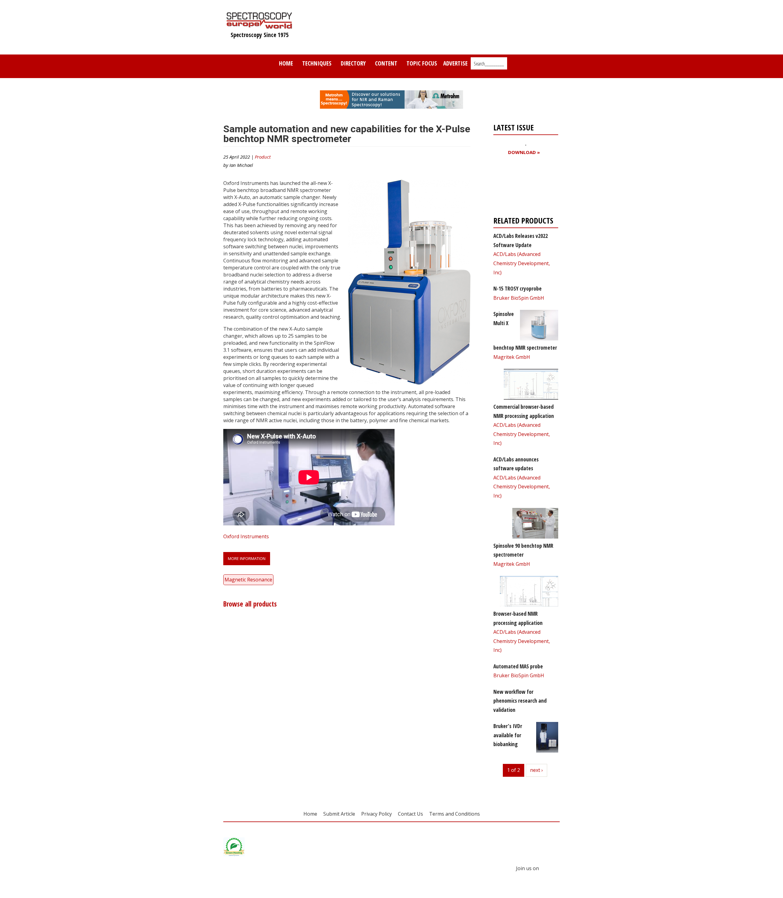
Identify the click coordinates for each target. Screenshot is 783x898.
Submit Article (339, 813)
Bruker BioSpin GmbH (518, 298)
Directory (353, 63)
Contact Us (410, 813)
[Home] (259, 25)
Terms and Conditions (454, 813)
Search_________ (489, 63)
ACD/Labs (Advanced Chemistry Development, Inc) (521, 263)
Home (286, 63)
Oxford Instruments (246, 536)
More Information (246, 558)
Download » (524, 152)
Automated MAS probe (518, 666)
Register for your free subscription (523, 187)
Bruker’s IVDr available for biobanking (507, 735)
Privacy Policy (376, 813)
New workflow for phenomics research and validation (520, 700)
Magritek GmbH (511, 357)
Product (263, 157)
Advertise (455, 63)
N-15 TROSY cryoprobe (517, 288)
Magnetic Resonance (248, 579)
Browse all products (250, 604)
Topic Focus (421, 63)
